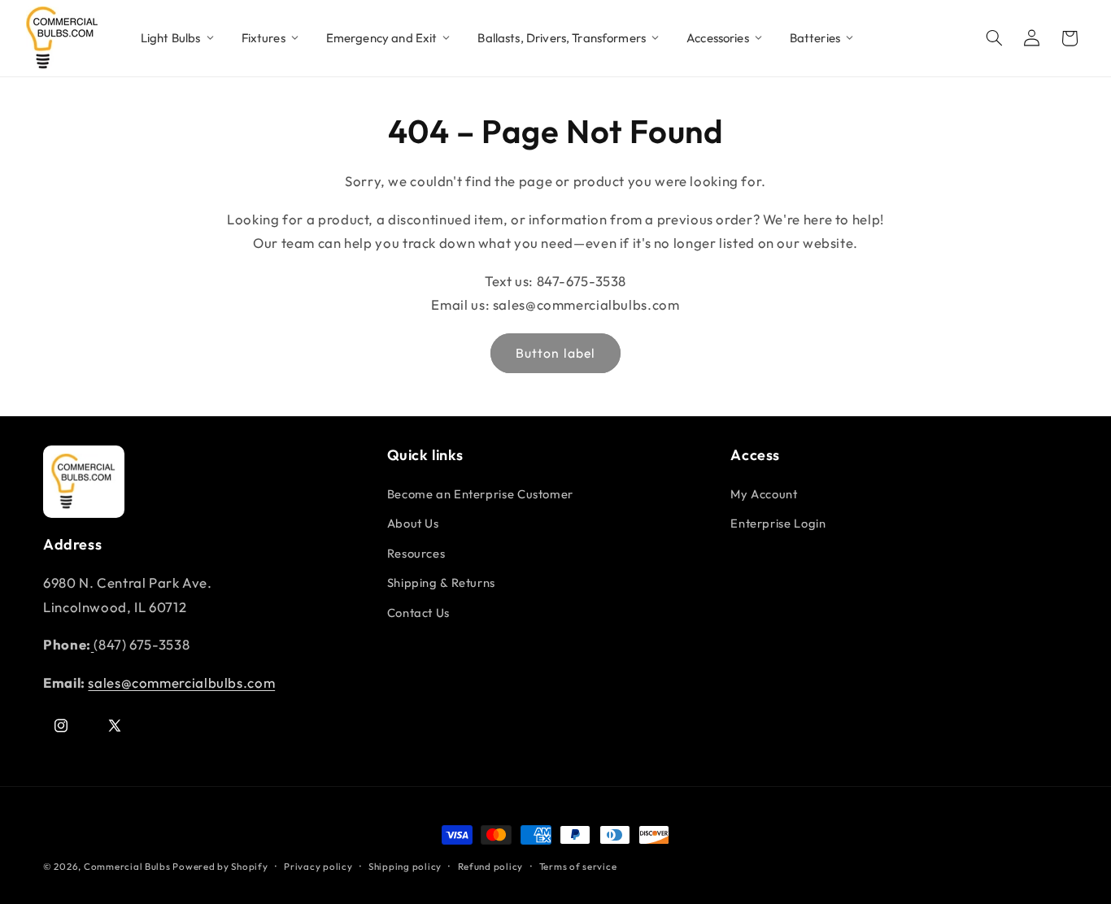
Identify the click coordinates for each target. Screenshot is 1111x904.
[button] (994, 38)
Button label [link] (555, 354)
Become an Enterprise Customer (480, 494)
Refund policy (491, 866)
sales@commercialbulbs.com (181, 682)
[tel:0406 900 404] (92, 644)
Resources (416, 553)
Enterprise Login (778, 523)
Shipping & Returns (441, 582)
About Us (413, 523)
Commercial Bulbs (128, 866)
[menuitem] (178, 38)
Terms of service (578, 866)
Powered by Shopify (220, 866)
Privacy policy (318, 866)
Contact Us (418, 612)
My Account (763, 494)
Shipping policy (405, 866)
